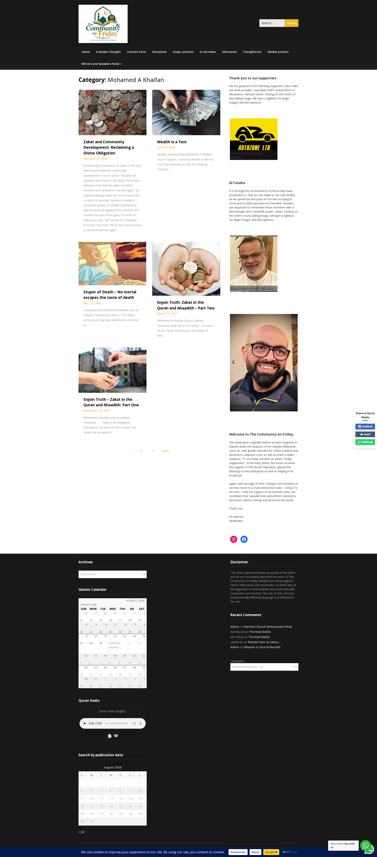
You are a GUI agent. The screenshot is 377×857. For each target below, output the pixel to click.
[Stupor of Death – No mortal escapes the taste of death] (112, 263)
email (367, 434)
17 (91, 804)
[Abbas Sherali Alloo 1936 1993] (275, 365)
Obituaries (229, 52)
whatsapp (367, 441)
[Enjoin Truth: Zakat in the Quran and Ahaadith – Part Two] (186, 268)
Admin (234, 625)
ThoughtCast (252, 52)
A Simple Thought (108, 52)
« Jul (81, 830)
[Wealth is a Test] (186, 112)
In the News (208, 52)
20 (121, 804)
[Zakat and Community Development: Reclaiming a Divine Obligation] (112, 112)
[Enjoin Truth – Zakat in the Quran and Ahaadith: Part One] (112, 370)
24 (91, 812)
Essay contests (183, 52)
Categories (237, 659)
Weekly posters (278, 52)
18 (101, 804)
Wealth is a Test (172, 141)
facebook (367, 426)
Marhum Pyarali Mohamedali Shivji (268, 625)
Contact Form (136, 52)
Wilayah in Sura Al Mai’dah (262, 645)
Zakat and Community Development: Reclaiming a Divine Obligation (108, 147)
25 (101, 812)
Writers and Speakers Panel (100, 64)
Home (86, 52)
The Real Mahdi (260, 630)
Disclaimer (159, 52)
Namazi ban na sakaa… (264, 640)
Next (165, 451)
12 (111, 796)
